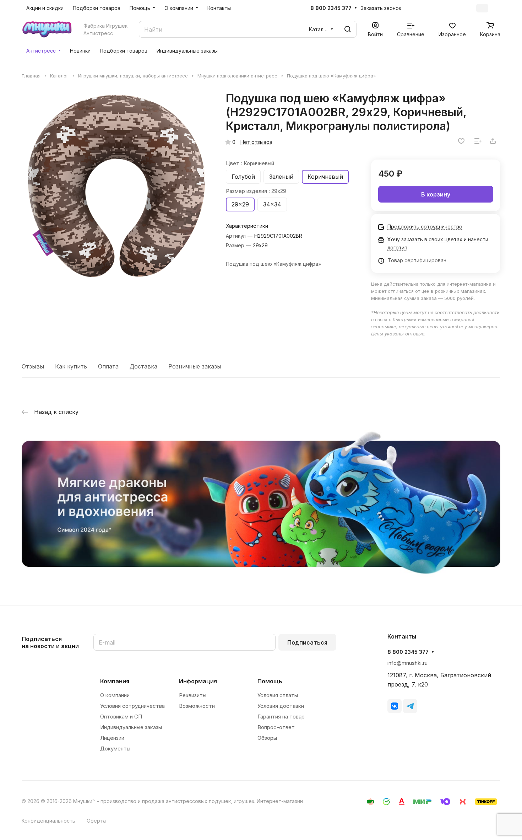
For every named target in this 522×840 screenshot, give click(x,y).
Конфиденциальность (48, 821)
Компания (114, 681)
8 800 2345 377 (331, 8)
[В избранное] (461, 141)
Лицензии (112, 737)
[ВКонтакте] (394, 706)
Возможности (197, 705)
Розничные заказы (194, 366)
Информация (198, 681)
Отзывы (33, 366)
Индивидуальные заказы (131, 727)
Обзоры (267, 737)
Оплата (108, 366)
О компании (115, 695)
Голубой (243, 176)
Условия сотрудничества (132, 705)
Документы (115, 748)
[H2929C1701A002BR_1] (116, 186)
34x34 (272, 204)
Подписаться (307, 642)
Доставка (143, 366)
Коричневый (325, 176)
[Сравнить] (478, 141)
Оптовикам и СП (121, 716)
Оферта (96, 821)
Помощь (269, 681)
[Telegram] (410, 706)
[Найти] (348, 29)
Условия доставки (280, 705)
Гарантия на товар (281, 716)
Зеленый (281, 176)
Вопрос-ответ (276, 727)
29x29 (240, 204)
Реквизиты (192, 695)
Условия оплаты (277, 695)
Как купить (71, 366)
